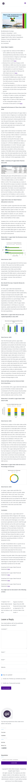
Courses (3, 732)
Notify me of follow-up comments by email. (14, 678)
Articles (8, 35)
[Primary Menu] (25, 3)
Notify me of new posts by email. (11, 683)
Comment (4, 629)
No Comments (5, 43)
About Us (3, 745)
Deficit (14, 37)
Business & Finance (16, 35)
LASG (18, 39)
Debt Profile (8, 37)
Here (8, 569)
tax (7, 41)
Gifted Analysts (15, 769)
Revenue (3, 41)
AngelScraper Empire (14, 771)
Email (3, 659)
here (15, 61)
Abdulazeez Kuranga (8, 31)
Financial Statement (11, 39)
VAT (9, 41)
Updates (3, 735)
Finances (3, 39)
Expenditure (19, 37)
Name (3, 652)
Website (3, 667)
